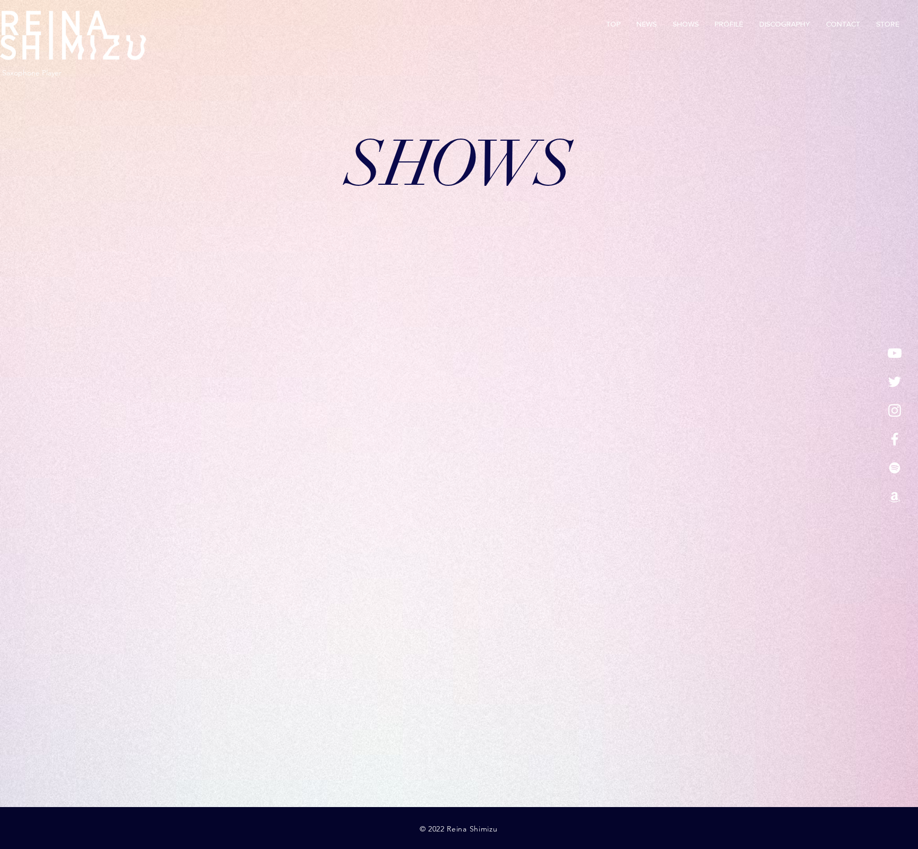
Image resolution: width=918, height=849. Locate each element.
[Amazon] (894, 496)
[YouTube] (894, 353)
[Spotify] (894, 467)
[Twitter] (894, 381)
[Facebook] (894, 439)
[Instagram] (894, 410)
